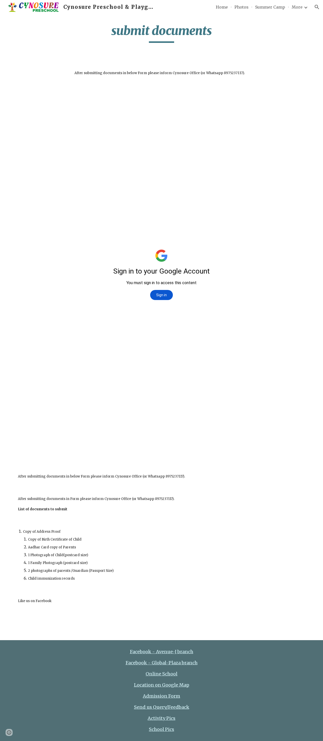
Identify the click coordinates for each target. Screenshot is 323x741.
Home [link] (222, 7)
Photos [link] (241, 7)
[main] (161, 33)
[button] (317, 7)
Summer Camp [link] (270, 7)
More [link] (297, 7)
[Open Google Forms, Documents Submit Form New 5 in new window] (247, 97)
